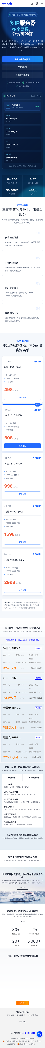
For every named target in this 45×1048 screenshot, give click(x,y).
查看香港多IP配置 (22, 59)
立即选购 (22, 446)
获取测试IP (22, 67)
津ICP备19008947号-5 (27, 1044)
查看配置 (22, 397)
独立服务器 (20, 1015)
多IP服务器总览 (22, 75)
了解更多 (23, 888)
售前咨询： (24, 1033)
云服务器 (10, 1015)
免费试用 (23, 1003)
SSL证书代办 (33, 1015)
